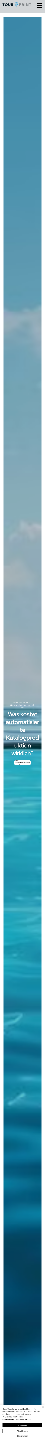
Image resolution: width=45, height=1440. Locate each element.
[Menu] (39, 5)
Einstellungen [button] (22, 1436)
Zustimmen (22, 1425)
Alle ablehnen (22, 1431)
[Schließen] (41, 1409)
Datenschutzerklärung (23, 1419)
